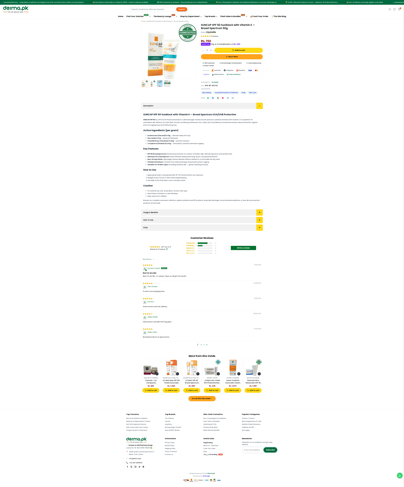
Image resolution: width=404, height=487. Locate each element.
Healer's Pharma (151, 378)
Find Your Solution (137, 16)
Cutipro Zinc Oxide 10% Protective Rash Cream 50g (212, 381)
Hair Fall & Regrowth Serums (136, 424)
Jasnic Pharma (232, 378)
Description (148, 106)
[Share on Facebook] (213, 98)
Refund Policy (169, 446)
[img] (147, 265)
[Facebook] (127, 467)
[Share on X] (218, 98)
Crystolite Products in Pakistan (226, 93)
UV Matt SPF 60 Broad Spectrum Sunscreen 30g (192, 381)
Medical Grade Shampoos (251, 424)
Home (120, 16)
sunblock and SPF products (193, 200)
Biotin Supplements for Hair (251, 421)
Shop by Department (190, 16)
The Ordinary (169, 418)
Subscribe (270, 450)
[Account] (390, 9)
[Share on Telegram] (228, 98)
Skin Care (252, 93)
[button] (206, 36)
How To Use (148, 220)
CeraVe (167, 421)
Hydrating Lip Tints (209, 424)
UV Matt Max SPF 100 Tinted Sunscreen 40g (171, 381)
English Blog (208, 443)
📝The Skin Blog (279, 16)
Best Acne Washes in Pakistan (136, 418)
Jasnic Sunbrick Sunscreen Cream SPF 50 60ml (232, 381)
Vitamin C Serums (248, 418)
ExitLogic (206, 476)
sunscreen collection (168, 200)
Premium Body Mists (210, 427)
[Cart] (399, 9)
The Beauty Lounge (163, 16)
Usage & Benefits (150, 212)
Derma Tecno (212, 378)
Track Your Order (209, 449)
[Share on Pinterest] (223, 98)
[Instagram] (135, 467)
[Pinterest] (143, 467)
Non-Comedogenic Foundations (214, 418)
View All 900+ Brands (172, 430)
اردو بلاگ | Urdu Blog (212, 455)
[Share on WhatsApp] (208, 98)
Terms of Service (171, 452)
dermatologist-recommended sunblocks (224, 200)
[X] (131, 467)
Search (182, 9)
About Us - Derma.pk (210, 446)
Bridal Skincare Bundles (211, 430)
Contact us (169, 455)
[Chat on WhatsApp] (400, 475)
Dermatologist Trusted (173, 427)
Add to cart (240, 50)
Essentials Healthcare (171, 378)
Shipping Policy (170, 449)
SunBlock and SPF (248, 427)
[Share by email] (233, 98)
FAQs (145, 227)
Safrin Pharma (253, 378)
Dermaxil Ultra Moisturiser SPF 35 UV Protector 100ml (253, 381)
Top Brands (210, 16)
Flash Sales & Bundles (232, 16)
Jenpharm (168, 424)
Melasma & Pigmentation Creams (138, 421)
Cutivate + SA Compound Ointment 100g (151, 381)
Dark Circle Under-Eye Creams (137, 427)
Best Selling (206, 93)
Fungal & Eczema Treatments (136, 430)
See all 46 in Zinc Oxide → (202, 398)
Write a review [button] (243, 248)
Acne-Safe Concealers (211, 421)
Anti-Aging (245, 430)
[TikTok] (139, 467)
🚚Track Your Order (259, 16)
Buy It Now (233, 56)
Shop (243, 93)
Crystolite (211, 32)
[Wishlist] (394, 9)
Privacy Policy (170, 443)
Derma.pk (211, 473)
